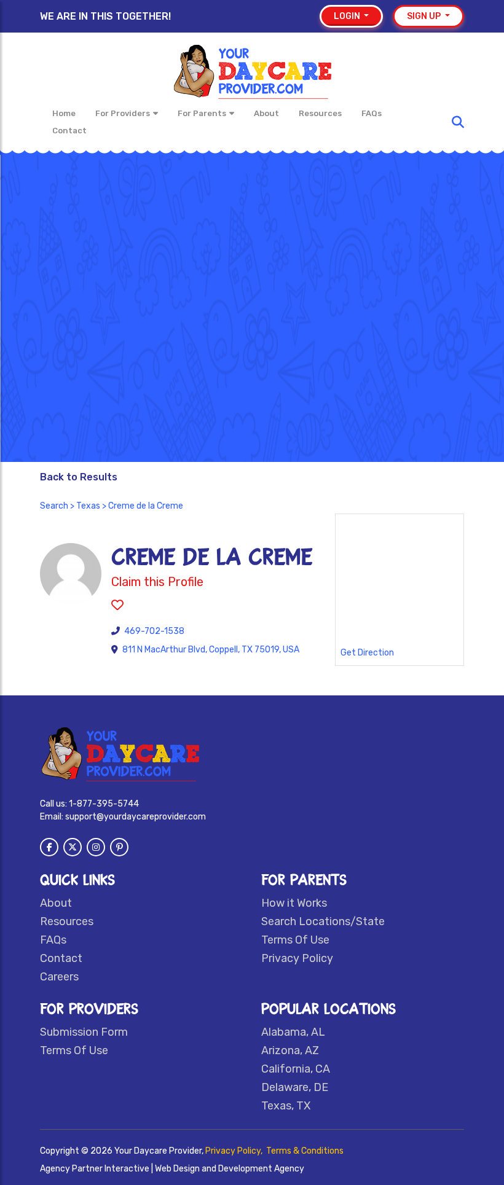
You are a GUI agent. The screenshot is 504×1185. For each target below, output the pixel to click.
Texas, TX (285, 1106)
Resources (320, 113)
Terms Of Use (295, 940)
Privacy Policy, (234, 1151)
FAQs (371, 113)
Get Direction (367, 652)
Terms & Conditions (305, 1151)
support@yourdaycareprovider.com (135, 817)
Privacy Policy (297, 958)
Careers (59, 977)
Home (64, 113)
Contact (69, 130)
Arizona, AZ (290, 1050)
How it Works (294, 903)
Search (54, 506)
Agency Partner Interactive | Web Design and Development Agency (172, 1168)
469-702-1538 (154, 631)
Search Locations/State (323, 921)
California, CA (295, 1069)
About (266, 113)
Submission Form (84, 1032)
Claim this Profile (157, 581)
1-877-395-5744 (104, 804)
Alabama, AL (293, 1032)
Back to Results (78, 477)
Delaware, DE (294, 1087)
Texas (88, 506)
